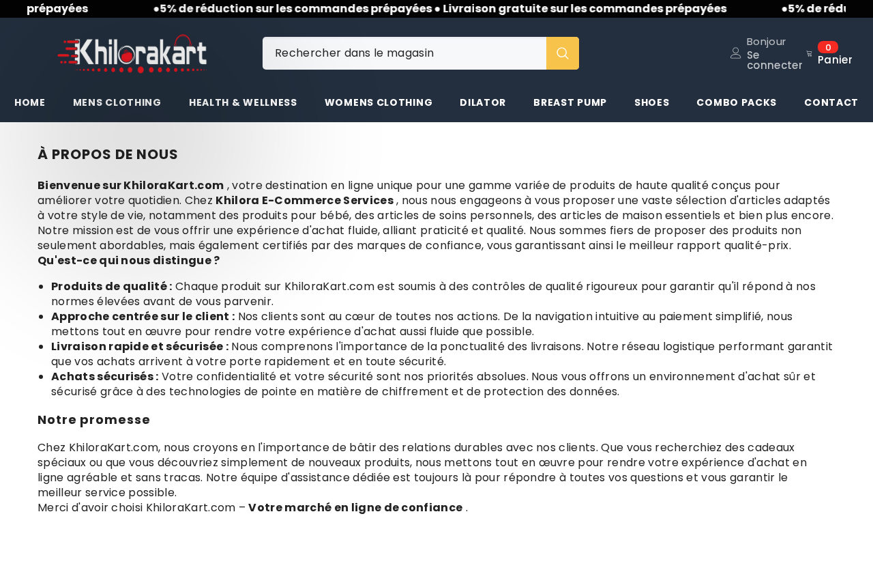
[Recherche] (421, 53)
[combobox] (404, 53)
